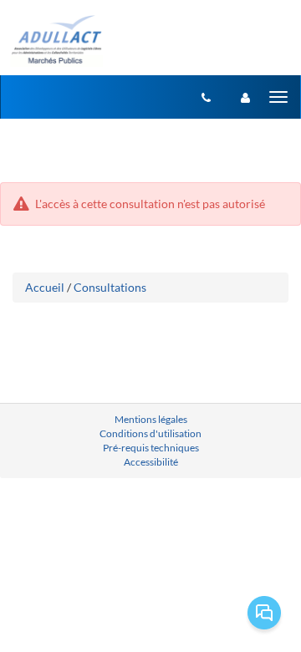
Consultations (110, 287)
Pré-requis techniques (151, 447)
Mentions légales (151, 419)
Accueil (44, 287)
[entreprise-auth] (245, 97)
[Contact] (206, 97)
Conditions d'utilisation (150, 433)
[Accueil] (55, 40)
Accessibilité (151, 462)
